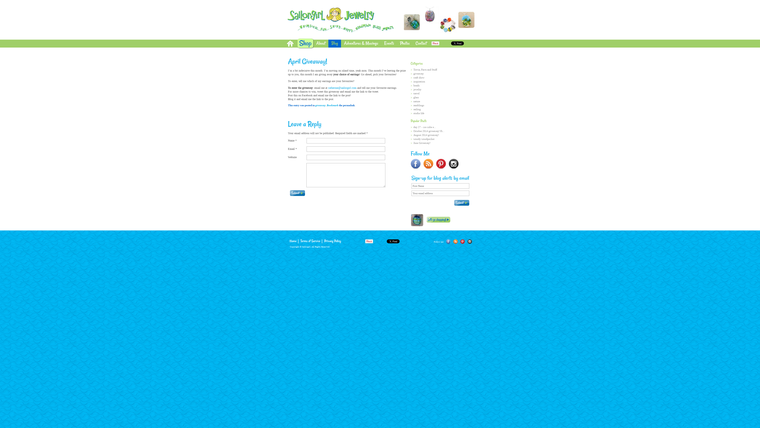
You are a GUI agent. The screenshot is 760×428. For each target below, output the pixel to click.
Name (292, 140)
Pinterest (462, 241)
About (320, 43)
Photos (405, 43)
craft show (418, 77)
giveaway (320, 105)
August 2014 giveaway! (426, 135)
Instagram (469, 241)
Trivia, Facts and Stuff (425, 69)
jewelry (417, 89)
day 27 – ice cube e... (424, 127)
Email (292, 149)
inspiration (419, 81)
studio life (418, 113)
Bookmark (332, 105)
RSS (455, 241)
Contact (421, 43)
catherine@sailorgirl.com (342, 88)
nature (416, 101)
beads (416, 85)
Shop (305, 43)
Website (292, 157)
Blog (334, 43)
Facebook (448, 241)
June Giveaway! (421, 143)
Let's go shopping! (438, 220)
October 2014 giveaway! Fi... (428, 131)
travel (416, 93)
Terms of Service (310, 241)
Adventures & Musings (361, 43)
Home (290, 44)
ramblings (418, 105)
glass (416, 97)
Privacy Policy (332, 241)
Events (389, 43)
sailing (417, 109)
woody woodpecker (423, 139)
